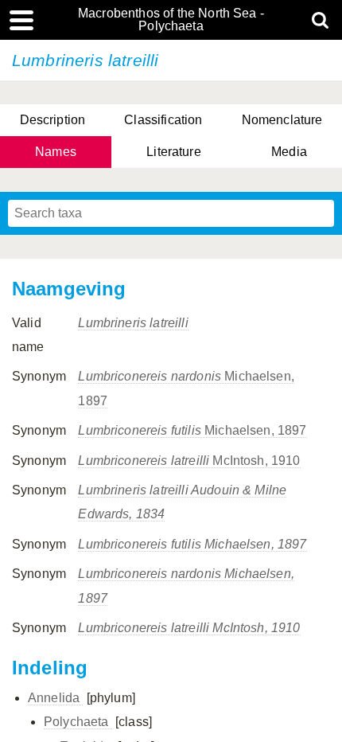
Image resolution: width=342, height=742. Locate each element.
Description (53, 120)
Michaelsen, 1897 (192, 430)
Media (289, 151)
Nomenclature (282, 120)
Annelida (55, 698)
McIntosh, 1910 (189, 460)
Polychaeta (78, 721)
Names (55, 151)
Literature (173, 151)
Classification (163, 120)
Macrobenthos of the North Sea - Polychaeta (171, 20)
